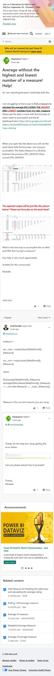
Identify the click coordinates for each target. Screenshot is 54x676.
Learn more (36, 51)
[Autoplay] (22, 568)
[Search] (31, 33)
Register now (9, 23)
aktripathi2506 (27, 618)
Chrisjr (23, 640)
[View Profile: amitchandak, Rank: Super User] (6, 327)
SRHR (24, 595)
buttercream (27, 629)
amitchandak (15, 325)
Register (38, 33)
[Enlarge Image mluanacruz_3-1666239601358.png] (27, 228)
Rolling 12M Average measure (23, 603)
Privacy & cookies (26, 660)
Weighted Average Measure (22, 625)
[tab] (25, 568)
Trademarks (7, 666)
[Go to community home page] (18, 34)
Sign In (47, 33)
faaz (24, 606)
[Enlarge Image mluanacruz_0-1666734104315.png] (28, 456)
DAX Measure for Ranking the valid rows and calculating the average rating (28, 590)
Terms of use (42, 660)
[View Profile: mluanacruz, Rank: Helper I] (6, 60)
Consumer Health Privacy (40, 670)
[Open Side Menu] (4, 33)
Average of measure (18, 614)
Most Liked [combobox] (44, 317)
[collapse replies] (27, 323)
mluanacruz (16, 58)
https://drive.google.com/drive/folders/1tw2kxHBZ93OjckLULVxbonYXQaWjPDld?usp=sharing (26, 124)
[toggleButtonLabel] (50, 42)
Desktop (8, 41)
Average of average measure (22, 636)
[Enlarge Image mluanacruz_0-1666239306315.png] (27, 178)
